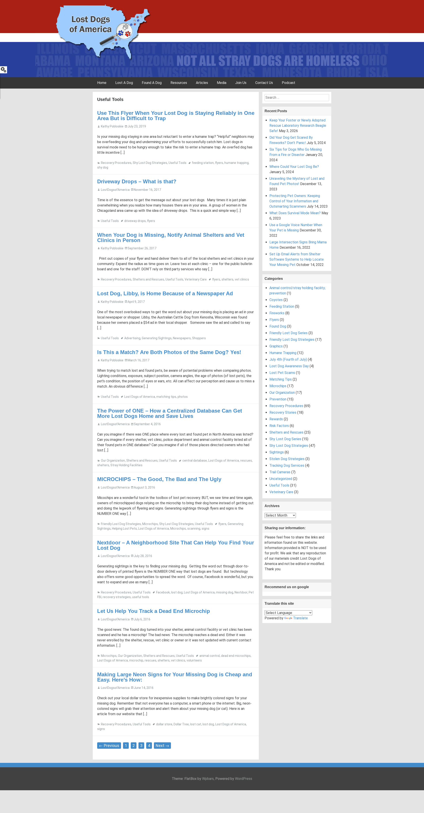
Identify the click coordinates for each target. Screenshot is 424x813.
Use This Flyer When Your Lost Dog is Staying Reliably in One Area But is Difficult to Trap (175, 115)
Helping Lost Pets (124, 528)
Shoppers (199, 338)
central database (194, 460)
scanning (193, 528)
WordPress (243, 779)
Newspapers (182, 338)
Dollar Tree (181, 724)
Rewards (276, 419)
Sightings (276, 452)
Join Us (240, 83)
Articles (202, 83)
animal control (209, 656)
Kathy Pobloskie (112, 126)
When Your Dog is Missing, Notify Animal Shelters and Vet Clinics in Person (170, 237)
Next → (162, 745)
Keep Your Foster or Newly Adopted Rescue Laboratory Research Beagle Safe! (297, 125)
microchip (136, 660)
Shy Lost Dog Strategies (150, 163)
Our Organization (113, 460)
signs (205, 528)
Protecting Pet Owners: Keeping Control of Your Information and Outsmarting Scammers (294, 201)
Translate (300, 618)
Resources (178, 83)
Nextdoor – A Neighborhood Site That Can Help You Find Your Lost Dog (175, 545)
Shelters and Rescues (148, 279)
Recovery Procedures (116, 163)
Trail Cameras (279, 472)
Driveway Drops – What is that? (136, 181)
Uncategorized (280, 479)
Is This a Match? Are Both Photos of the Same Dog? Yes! (169, 352)
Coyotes (276, 300)
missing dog (224, 592)
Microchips (150, 524)
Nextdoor (241, 592)
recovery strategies (117, 597)
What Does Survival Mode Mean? (295, 213)
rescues (246, 460)
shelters (227, 279)
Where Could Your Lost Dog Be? (294, 167)
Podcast (288, 83)
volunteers (194, 660)
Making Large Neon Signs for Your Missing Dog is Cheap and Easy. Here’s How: (174, 677)
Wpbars (208, 779)
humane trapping (236, 163)
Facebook (163, 592)
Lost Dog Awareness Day (289, 366)
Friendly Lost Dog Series (288, 333)
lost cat (195, 724)
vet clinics (242, 279)
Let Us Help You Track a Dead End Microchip (153, 611)
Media (221, 83)
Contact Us (264, 83)
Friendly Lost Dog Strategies (121, 524)
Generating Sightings (157, 338)
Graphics (276, 346)
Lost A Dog (124, 83)
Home (101, 83)
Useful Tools (177, 163)
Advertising (132, 338)
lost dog (177, 592)
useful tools (140, 597)
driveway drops (135, 221)
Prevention (277, 399)
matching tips (166, 396)
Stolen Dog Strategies (287, 459)
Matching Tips (280, 379)
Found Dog (277, 326)
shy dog (102, 167)
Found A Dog (152, 83)
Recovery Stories (282, 412)
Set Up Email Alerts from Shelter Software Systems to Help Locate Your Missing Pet (296, 259)
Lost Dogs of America (139, 396)
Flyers (274, 320)
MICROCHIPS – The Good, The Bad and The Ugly (159, 479)
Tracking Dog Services (286, 465)
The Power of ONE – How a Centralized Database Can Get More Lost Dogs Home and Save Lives (169, 413)
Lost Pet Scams (282, 373)
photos (183, 396)
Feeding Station (281, 306)
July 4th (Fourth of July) (288, 359)
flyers (219, 163)
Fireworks (276, 313)
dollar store (164, 724)
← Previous (109, 745)
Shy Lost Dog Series (285, 439)
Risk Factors (279, 426)
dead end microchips (236, 656)
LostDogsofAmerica (115, 189)
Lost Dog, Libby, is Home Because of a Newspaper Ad (165, 293)
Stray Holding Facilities (126, 465)
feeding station (203, 163)
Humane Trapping (282, 353)
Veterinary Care (196, 279)
